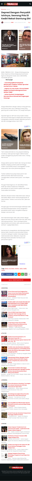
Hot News (11, 268)
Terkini (3, 270)
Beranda (3, 9)
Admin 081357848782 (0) (16, 280)
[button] (2, 4)
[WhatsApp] (22, 274)
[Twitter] (15, 274)
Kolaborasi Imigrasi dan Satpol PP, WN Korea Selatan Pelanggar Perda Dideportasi (18, 446)
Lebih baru (5, 284)
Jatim (21, 268)
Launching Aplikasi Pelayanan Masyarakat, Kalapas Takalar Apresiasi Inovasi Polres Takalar (16, 84)
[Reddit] (19, 274)
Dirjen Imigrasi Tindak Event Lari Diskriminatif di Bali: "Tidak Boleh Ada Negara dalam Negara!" (18, 428)
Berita (8, 9)
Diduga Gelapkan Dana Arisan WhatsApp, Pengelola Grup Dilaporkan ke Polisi (19, 455)
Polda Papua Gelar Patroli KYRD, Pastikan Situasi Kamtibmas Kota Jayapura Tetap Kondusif (17, 324)
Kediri (25, 268)
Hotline (17, 268)
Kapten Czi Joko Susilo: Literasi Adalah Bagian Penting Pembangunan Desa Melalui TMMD (16, 90)
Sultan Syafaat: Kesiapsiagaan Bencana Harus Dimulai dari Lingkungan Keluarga (16, 96)
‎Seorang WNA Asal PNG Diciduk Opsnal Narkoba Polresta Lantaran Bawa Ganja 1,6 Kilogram (19, 404)
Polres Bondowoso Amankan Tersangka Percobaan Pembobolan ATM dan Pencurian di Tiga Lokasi (19, 385)
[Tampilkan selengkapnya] (29, 274)
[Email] (25, 274)
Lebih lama (27, 284)
